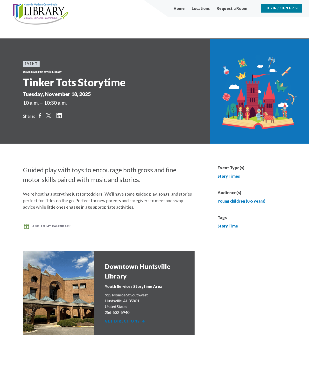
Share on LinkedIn (59, 115)
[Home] (40, 14)
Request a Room (232, 8)
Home (179, 8)
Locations (201, 8)
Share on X (48, 115)
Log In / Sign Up (279, 8)
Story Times (229, 176)
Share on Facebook (40, 115)
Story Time (228, 226)
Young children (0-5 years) (241, 201)
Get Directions (123, 321)
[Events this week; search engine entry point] (254, 8)
